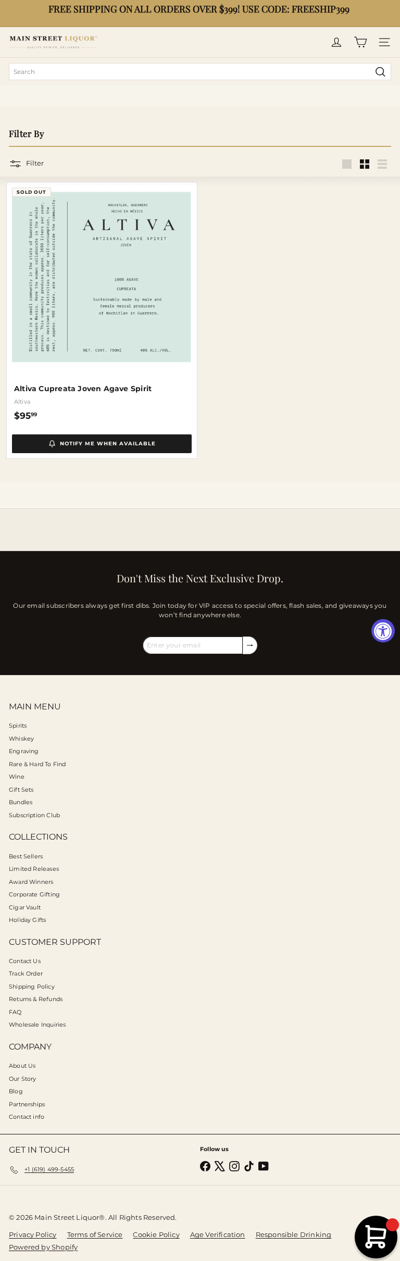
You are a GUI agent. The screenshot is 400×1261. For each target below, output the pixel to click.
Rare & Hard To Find (37, 764)
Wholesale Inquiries (37, 1024)
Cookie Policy (156, 1234)
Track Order (26, 973)
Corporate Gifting (34, 894)
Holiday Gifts (27, 919)
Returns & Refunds (36, 999)
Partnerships (27, 1104)
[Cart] (360, 42)
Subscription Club (34, 815)
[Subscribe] (250, 645)
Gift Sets (21, 789)
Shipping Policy (32, 986)
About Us (22, 1065)
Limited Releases (34, 868)
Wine (16, 776)
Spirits (18, 725)
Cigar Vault (25, 907)
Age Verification (217, 1234)
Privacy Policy (33, 1234)
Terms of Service (95, 1234)
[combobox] (200, 71)
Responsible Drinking (294, 1234)
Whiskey (21, 738)
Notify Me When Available (108, 443)
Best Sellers (26, 856)
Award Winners (31, 881)
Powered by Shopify (43, 1247)
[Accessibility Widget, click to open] (383, 630)
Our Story (22, 1078)
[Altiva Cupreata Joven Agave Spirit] (102, 301)
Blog (16, 1091)
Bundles (20, 802)
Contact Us (25, 961)
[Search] (380, 71)
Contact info (26, 1116)
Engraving (24, 751)
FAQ (15, 1012)
